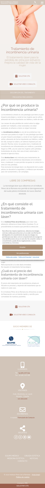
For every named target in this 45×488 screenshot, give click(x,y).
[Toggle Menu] (42, 2)
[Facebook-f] (16, 437)
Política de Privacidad (24, 257)
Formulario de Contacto (26, 417)
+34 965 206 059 (24, 373)
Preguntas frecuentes (23, 97)
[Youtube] (29, 437)
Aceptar (22, 247)
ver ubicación (22, 399)
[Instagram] (20, 437)
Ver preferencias (22, 253)
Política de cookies (11, 257)
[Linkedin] (25, 437)
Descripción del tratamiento (22, 93)
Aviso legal (36, 257)
